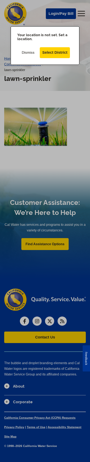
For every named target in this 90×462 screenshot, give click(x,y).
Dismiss (28, 53)
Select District (54, 52)
